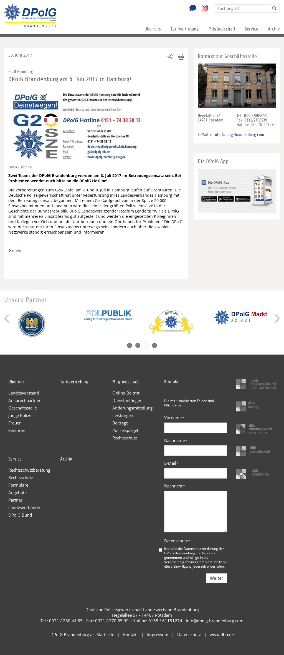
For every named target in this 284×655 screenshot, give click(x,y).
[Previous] (7, 318)
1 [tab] (129, 345)
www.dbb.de (222, 634)
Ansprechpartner (24, 400)
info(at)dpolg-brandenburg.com (237, 134)
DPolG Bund (20, 515)
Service (251, 29)
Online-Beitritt (126, 393)
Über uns (152, 29)
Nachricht (174, 486)
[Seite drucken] (180, 56)
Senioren (16, 430)
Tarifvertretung (185, 29)
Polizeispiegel (125, 430)
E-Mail (171, 463)
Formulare (18, 485)
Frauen (15, 423)
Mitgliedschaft (222, 29)
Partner (15, 500)
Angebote (17, 492)
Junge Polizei (20, 415)
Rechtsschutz (124, 438)
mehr (17, 250)
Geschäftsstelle (22, 408)
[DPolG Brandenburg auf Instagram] (202, 8)
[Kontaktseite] (191, 8)
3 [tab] (146, 345)
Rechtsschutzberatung (29, 470)
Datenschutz (177, 540)
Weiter (216, 578)
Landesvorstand (23, 393)
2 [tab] (137, 345)
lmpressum (157, 634)
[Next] (276, 318)
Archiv (274, 29)
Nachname (175, 440)
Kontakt (130, 634)
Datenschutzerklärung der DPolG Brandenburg (194, 550)
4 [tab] (154, 345)
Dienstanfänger (126, 400)
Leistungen (122, 415)
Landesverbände (24, 507)
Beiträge (120, 423)
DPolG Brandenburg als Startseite (82, 634)
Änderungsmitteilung (132, 408)
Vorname (174, 417)
